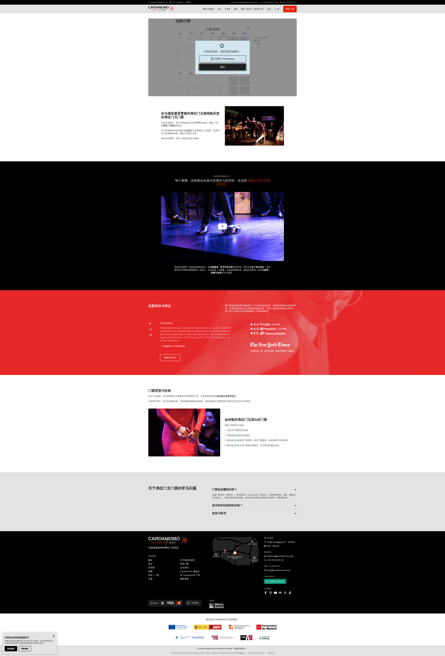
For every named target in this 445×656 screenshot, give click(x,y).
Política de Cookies (256, 653)
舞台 (150, 560)
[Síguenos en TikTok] (289, 592)
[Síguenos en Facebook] (265, 592)
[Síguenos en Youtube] (275, 592)
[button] (150, 335)
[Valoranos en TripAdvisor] (280, 592)
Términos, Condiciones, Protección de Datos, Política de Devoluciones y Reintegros (208, 653)
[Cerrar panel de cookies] (53, 636)
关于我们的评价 (187, 560)
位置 (150, 579)
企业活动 (184, 567)
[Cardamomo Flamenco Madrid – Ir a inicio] (158, 9)
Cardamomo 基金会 (189, 571)
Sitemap (271, 653)
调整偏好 (25, 649)
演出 (219, 9)
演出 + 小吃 (153, 575)
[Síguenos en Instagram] (270, 592)
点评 (269, 9)
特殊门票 (184, 564)
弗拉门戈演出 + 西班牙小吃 (252, 9)
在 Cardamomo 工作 (190, 575)
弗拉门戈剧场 (208, 9)
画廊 (235, 9)
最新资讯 (184, 579)
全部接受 (11, 649)
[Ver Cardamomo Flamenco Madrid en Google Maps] (235, 551)
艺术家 (227, 9)
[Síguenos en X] (285, 592)
